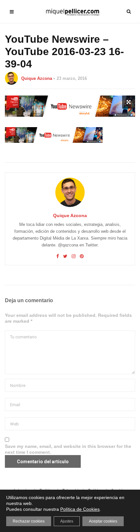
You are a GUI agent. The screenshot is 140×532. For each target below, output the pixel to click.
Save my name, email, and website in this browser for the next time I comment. (68, 449)
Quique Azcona (36, 78)
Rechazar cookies (29, 521)
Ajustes (66, 521)
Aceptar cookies (103, 521)
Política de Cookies (80, 509)
